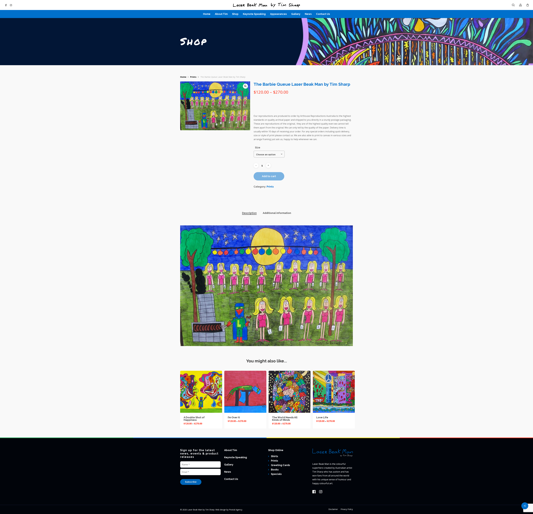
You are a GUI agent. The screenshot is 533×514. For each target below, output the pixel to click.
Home (183, 76)
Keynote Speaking (235, 457)
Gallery (228, 464)
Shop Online (275, 450)
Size (257, 147)
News (227, 471)
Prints (193, 76)
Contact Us (231, 479)
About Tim (230, 450)
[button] (245, 86)
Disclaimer (333, 509)
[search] (513, 5)
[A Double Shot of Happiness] (201, 392)
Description (249, 213)
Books (275, 469)
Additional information (277, 213)
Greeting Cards (280, 465)
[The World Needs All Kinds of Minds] (290, 392)
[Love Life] (334, 392)
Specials (276, 474)
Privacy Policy (347, 509)
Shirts (274, 456)
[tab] (249, 213)
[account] (520, 5)
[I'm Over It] (245, 392)
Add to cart (269, 176)
